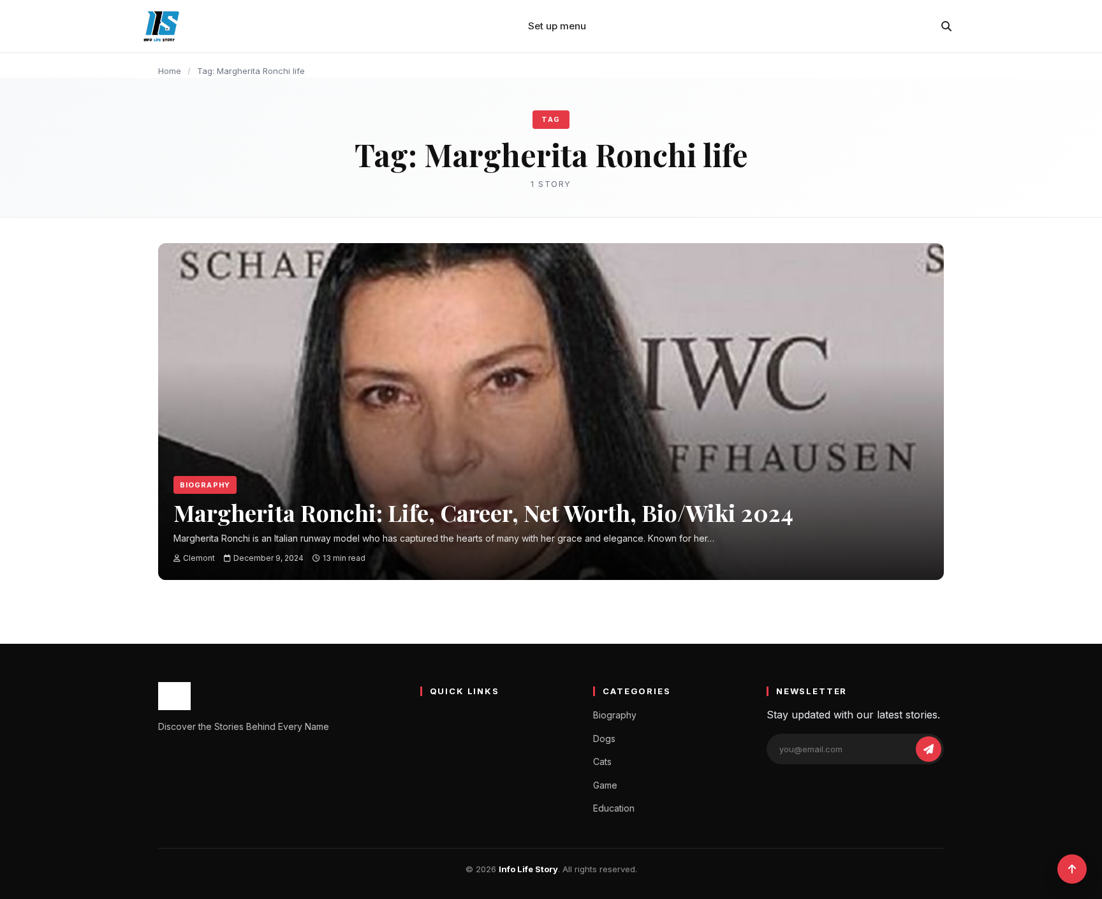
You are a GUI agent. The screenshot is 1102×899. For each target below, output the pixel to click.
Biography (205, 484)
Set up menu (557, 26)
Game (605, 785)
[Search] (946, 26)
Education (614, 808)
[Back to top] (1072, 869)
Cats (602, 761)
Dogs (604, 738)
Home (169, 71)
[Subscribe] (928, 749)
